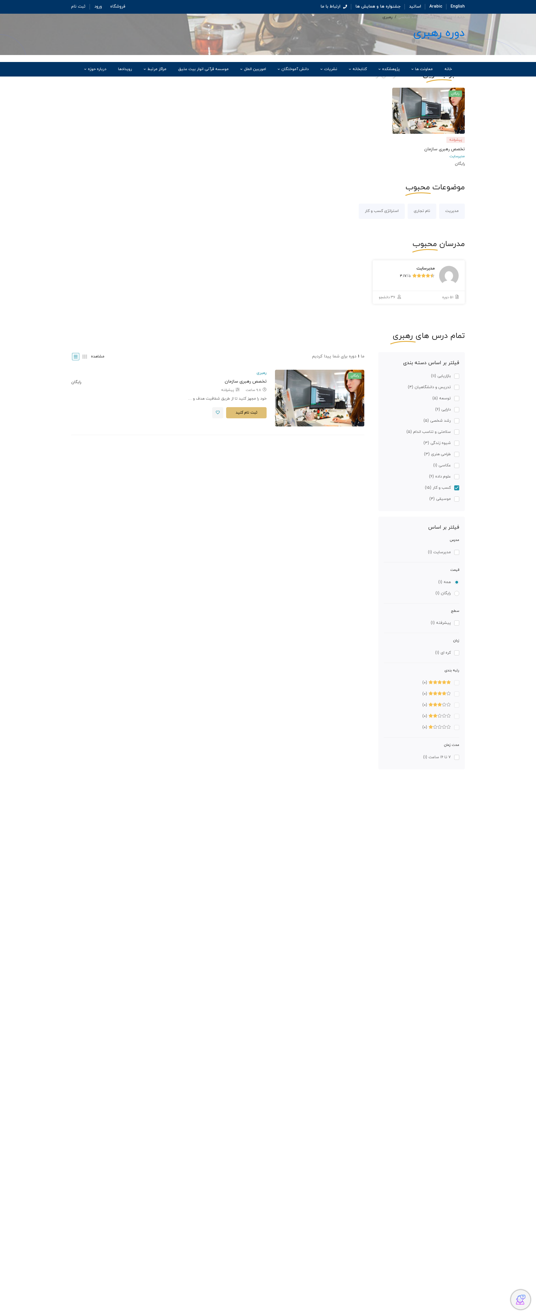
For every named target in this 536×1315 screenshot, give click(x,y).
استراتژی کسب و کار (382, 211)
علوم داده (440, 476)
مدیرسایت (457, 156)
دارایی (443, 409)
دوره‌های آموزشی (437, 17)
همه (444, 582)
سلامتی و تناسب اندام (428, 432)
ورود (98, 6)
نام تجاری (422, 211)
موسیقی (440, 499)
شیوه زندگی (437, 443)
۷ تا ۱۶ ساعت (437, 757)
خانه (461, 17)
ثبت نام (78, 6)
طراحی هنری (437, 454)
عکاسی (442, 465)
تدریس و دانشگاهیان (429, 387)
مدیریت (452, 211)
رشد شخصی (408, 17)
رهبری (262, 373)
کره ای (443, 652)
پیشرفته (441, 623)
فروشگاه (117, 6)
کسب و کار (438, 487)
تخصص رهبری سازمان (444, 149)
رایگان (443, 593)
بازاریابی (441, 376)
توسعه (441, 398)
